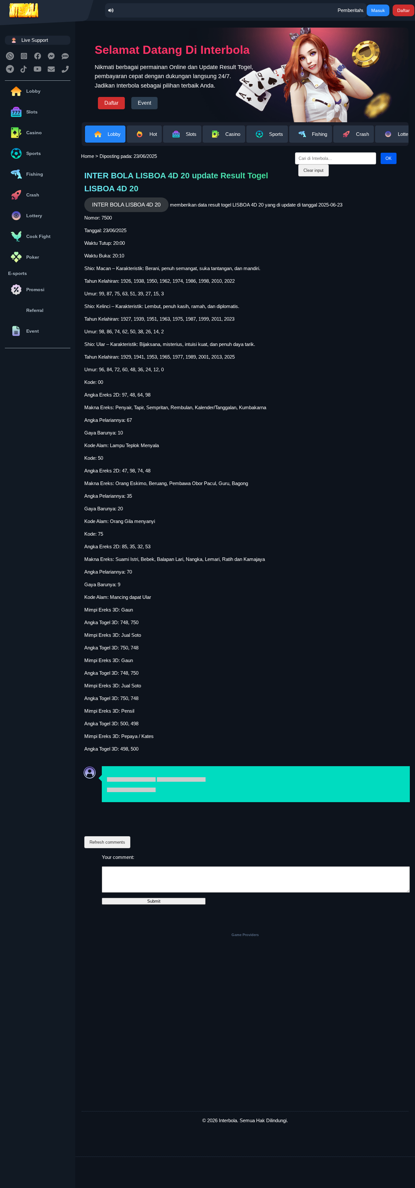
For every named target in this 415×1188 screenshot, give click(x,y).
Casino (34, 132)
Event (32, 331)
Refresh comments (107, 842)
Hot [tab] (153, 134)
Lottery (34, 215)
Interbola (228, 1120)
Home (87, 156)
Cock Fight (38, 236)
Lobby (33, 91)
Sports (33, 153)
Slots (32, 111)
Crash (32, 194)
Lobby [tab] (114, 134)
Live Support (34, 40)
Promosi (35, 289)
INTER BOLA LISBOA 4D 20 (126, 205)
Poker (32, 257)
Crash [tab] (362, 134)
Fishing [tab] (319, 134)
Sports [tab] (276, 134)
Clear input (313, 170)
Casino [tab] (232, 134)
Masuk (378, 10)
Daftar (403, 10)
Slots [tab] (191, 134)
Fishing (34, 174)
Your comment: (118, 857)
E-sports (17, 273)
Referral (34, 310)
